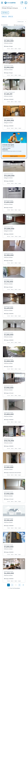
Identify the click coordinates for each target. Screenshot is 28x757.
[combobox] (22, 21)
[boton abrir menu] (2, 3)
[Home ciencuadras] (10, 3)
